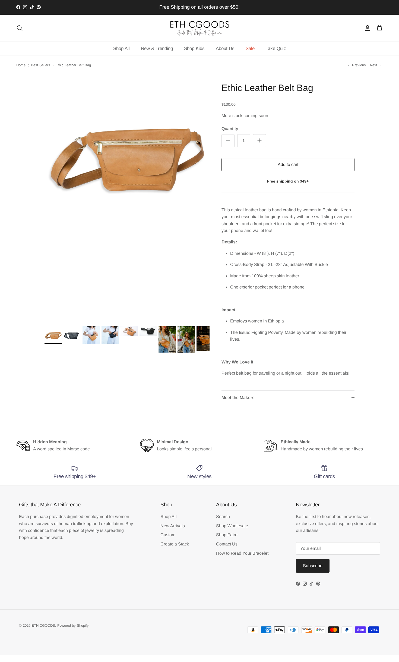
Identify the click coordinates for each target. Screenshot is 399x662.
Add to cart (288, 164)
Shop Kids (194, 48)
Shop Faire (226, 534)
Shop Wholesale (232, 525)
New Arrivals (172, 525)
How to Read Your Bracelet (242, 553)
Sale (250, 48)
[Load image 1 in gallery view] (127, 155)
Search (223, 516)
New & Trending (157, 48)
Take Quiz (276, 48)
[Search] (19, 28)
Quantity (229, 128)
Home (21, 65)
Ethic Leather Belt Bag (73, 65)
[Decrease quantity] (228, 140)
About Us (225, 48)
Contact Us (226, 544)
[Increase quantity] (259, 140)
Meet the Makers (238, 397)
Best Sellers (40, 65)
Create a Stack (174, 544)
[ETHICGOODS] (199, 28)
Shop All (121, 48)
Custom (167, 534)
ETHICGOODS (43, 625)
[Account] (366, 28)
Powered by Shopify (73, 625)
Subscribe (312, 565)
